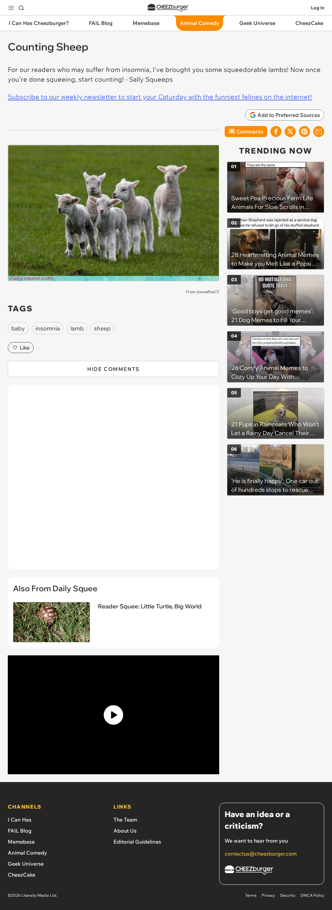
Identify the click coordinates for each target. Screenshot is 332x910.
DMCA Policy (312, 895)
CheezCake (21, 874)
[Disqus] (113, 481)
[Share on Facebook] (275, 131)
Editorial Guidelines (137, 841)
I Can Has (19, 819)
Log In (317, 8)
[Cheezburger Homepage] (168, 8)
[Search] (21, 7)
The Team (125, 819)
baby (18, 328)
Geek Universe (26, 863)
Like (25, 347)
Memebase (21, 841)
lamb (77, 328)
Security (287, 895)
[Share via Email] (318, 131)
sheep (102, 328)
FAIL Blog (19, 830)
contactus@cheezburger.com (261, 853)
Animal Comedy (27, 852)
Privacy (268, 895)
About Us (124, 830)
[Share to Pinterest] (304, 131)
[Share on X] (290, 131)
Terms (250, 895)
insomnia (47, 328)
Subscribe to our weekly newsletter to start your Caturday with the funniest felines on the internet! (160, 97)
